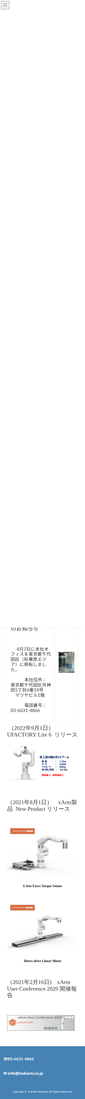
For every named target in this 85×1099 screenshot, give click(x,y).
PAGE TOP (78, 1061)
